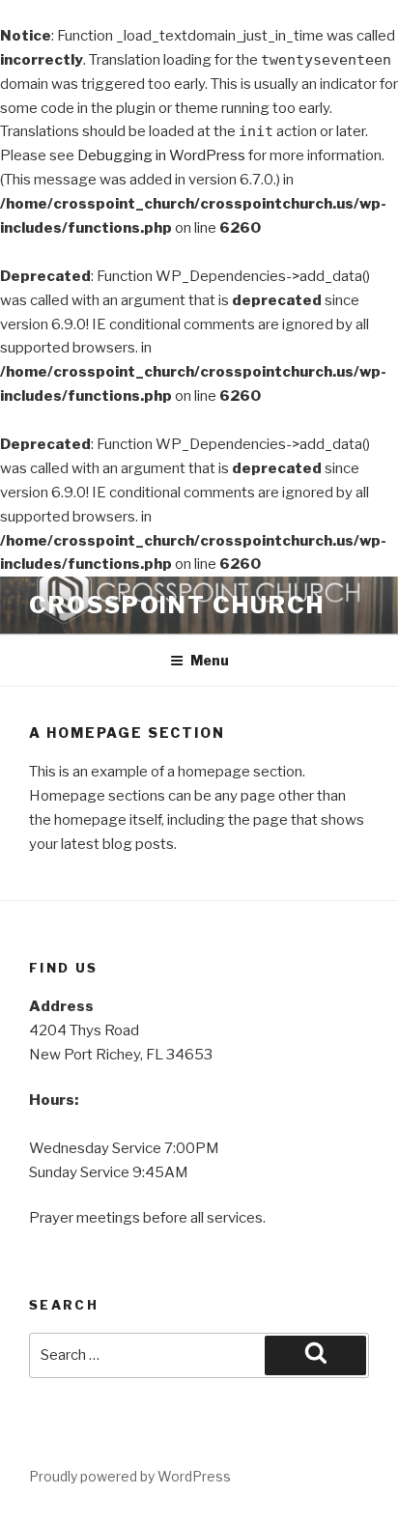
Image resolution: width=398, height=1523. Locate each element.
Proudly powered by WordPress (130, 1476)
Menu (209, 660)
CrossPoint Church (177, 605)
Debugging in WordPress (161, 155)
